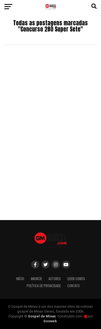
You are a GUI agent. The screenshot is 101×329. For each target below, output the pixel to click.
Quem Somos (76, 278)
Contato (73, 285)
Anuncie (36, 278)
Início (20, 278)
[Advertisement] (50, 161)
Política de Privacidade (44, 285)
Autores (54, 278)
